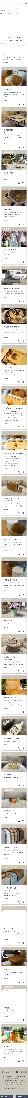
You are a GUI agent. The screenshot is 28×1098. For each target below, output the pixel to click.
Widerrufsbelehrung (14, 1088)
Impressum (4, 1096)
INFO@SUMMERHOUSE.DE (14, 1080)
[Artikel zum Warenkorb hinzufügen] (22, 104)
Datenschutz (22, 1096)
